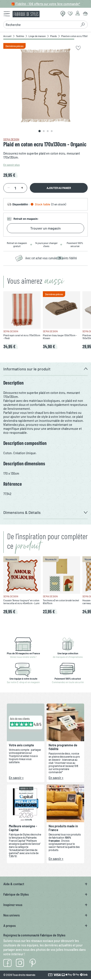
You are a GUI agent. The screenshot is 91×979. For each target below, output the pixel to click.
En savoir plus (11, 164)
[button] (45, 368)
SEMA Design (11, 139)
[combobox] (42, 24)
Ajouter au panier (59, 187)
